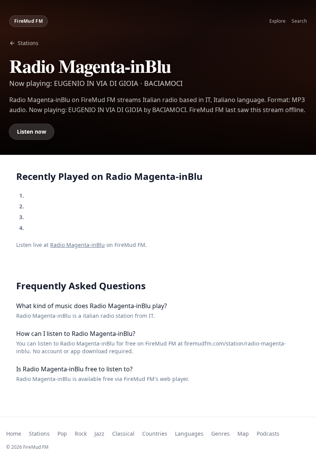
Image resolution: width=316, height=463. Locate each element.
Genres (220, 433)
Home (13, 433)
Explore (277, 21)
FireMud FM (28, 21)
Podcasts (268, 433)
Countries (154, 433)
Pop (62, 433)
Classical (123, 433)
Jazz (99, 433)
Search (299, 21)
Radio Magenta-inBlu (77, 244)
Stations (28, 43)
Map (243, 433)
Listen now (31, 131)
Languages (189, 433)
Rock (81, 433)
